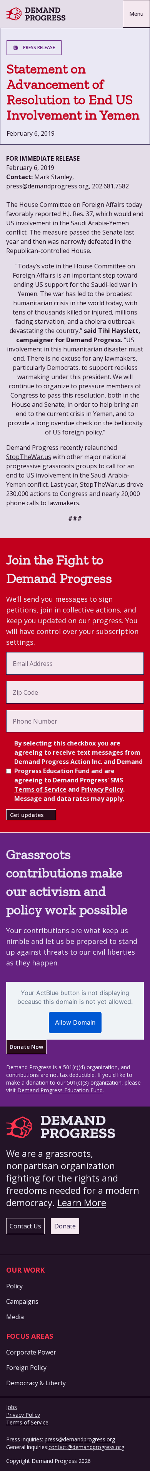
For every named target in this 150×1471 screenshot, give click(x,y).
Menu (136, 13)
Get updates (26, 815)
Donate (65, 1226)
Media (15, 1317)
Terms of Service (40, 789)
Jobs (11, 1407)
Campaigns (22, 1301)
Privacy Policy (102, 789)
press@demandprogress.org (80, 1439)
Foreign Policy (26, 1367)
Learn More (81, 1202)
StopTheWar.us (28, 457)
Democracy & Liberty (36, 1383)
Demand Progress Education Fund (60, 1090)
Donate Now (26, 1046)
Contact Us (25, 1226)
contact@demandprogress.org (86, 1447)
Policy (14, 1286)
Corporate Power (31, 1352)
